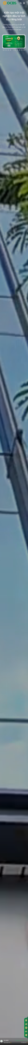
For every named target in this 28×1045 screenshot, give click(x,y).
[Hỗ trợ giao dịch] (26, 1031)
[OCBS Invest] (26, 1027)
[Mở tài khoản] (26, 1020)
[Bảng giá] (26, 1023)
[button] (3, 50)
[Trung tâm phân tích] (26, 1035)
